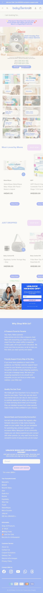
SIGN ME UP (32, 300)
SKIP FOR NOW (32, 303)
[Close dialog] (42, 285)
